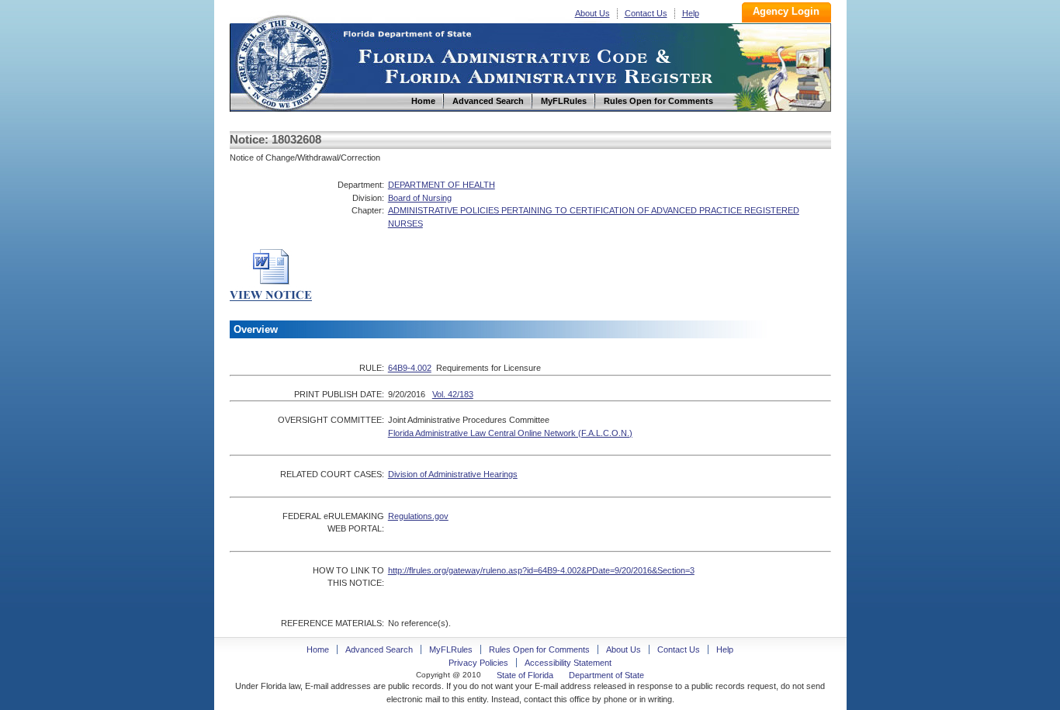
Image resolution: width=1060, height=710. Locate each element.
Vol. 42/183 (452, 394)
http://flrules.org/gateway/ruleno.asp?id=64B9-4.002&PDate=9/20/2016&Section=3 (541, 570)
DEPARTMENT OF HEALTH (441, 184)
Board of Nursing (420, 198)
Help (690, 13)
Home (282, 61)
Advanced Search (379, 649)
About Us (592, 13)
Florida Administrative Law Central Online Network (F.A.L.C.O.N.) (510, 433)
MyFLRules (451, 649)
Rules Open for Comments (539, 649)
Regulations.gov (418, 516)
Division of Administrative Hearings (453, 474)
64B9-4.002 (409, 367)
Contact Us (646, 13)
